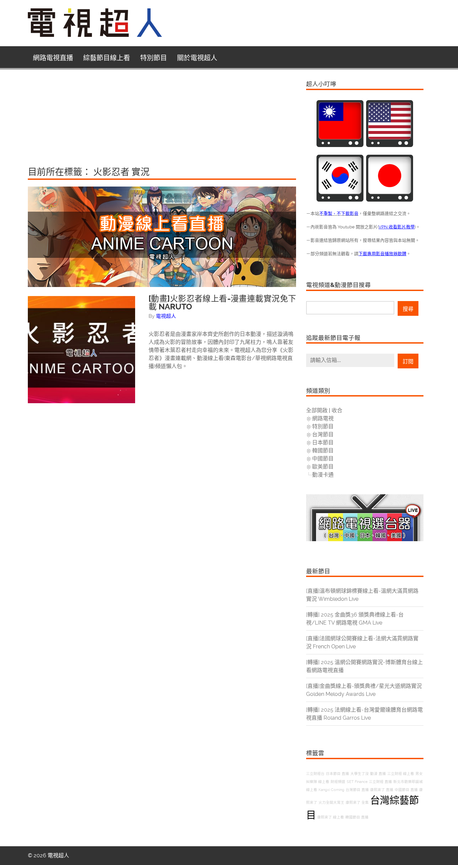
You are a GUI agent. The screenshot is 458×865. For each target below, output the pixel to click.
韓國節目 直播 (356, 817)
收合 (337, 410)
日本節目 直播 (337, 774)
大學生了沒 (359, 774)
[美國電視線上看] (389, 145)
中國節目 (323, 458)
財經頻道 (338, 782)
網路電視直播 (53, 58)
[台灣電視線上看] (340, 145)
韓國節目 (323, 450)
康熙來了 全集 (357, 802)
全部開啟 (317, 410)
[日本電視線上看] (389, 200)
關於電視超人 (197, 58)
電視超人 (166, 316)
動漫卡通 (323, 475)
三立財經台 (315, 774)
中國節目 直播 (406, 790)
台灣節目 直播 (357, 790)
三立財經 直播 (380, 782)
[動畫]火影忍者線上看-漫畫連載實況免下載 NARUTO (222, 302)
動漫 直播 (378, 774)
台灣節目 (323, 434)
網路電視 (323, 418)
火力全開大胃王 (331, 802)
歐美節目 (323, 466)
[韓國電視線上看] (340, 200)
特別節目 (153, 58)
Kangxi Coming (331, 790)
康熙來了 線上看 (330, 817)
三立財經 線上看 (400, 774)
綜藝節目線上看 (106, 58)
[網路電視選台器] (364, 539)
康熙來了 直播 (381, 790)
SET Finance (357, 782)
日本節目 (323, 442)
